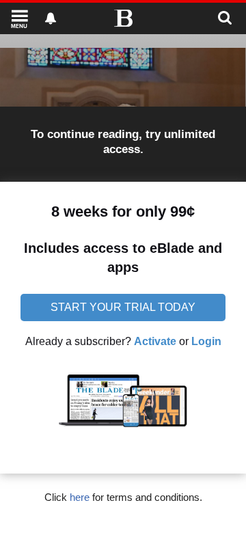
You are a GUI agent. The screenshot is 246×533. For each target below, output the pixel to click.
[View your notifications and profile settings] (50, 18)
